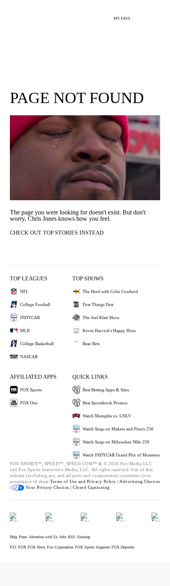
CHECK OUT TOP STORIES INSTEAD (57, 233)
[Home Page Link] (18, 14)
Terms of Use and (68, 481)
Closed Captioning (91, 487)
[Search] (141, 15)
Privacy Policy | (103, 481)
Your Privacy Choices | (48, 487)
